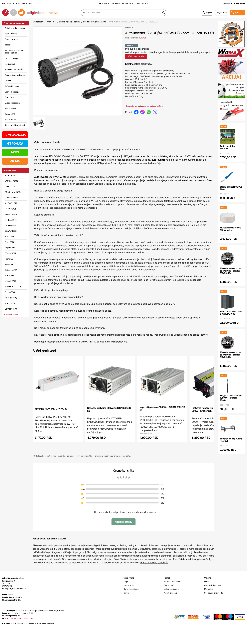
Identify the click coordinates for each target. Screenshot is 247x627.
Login (126, 581)
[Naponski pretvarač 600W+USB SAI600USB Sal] (110, 381)
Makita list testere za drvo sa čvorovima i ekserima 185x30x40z (231, 270)
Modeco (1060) (11, 220)
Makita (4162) (10, 175)
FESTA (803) (10, 264)
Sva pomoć (169, 585)
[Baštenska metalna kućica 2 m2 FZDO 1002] (227, 301)
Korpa (126, 593)
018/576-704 (118, 3)
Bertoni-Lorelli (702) (13, 286)
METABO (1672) (11, 203)
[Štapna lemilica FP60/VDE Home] (227, 177)
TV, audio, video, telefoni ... (16, 125)
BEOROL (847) (10, 253)
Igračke (8, 45)
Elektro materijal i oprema (69, 22)
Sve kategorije (38, 22)
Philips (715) (9, 275)
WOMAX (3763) (11, 181)
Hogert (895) (10, 248)
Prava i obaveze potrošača (154, 562)
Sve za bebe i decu (12, 103)
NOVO (15, 152)
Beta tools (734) (11, 270)
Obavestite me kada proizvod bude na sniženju (144, 106)
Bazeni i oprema (11, 39)
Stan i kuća (9, 97)
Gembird (129, 27)
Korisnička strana (20, 3)
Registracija (129, 585)
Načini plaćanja (170, 593)
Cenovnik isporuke (212, 585)
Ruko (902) (9, 242)
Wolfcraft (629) (11, 298)
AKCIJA (15, 161)
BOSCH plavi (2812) (13, 192)
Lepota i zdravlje (11, 58)
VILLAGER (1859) (11, 197)
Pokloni (8, 81)
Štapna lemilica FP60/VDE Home (231, 188)
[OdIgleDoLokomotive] (30, 12)
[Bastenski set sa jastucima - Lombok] (227, 428)
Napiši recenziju (123, 521)
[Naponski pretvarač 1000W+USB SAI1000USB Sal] (162, 380)
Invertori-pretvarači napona (94, 22)
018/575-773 (107, 3)
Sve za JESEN (10, 108)
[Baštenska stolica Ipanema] (227, 136)
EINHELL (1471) (11, 214)
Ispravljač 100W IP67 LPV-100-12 (51, 408)
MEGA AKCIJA (15, 135)
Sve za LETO (10, 114)
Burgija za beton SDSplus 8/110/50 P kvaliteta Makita (230, 398)
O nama (207, 581)
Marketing (6, 3)
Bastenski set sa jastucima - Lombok (231, 439)
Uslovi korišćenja (171, 589)
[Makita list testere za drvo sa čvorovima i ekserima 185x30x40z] (227, 258)
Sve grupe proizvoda (213, 593)
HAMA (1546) (10, 209)
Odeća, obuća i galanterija (15, 75)
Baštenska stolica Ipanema (227, 147)
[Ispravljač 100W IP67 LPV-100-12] (57, 381)
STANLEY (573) (11, 309)
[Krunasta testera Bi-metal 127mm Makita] (227, 217)
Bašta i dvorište (11, 33)
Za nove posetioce (172, 581)
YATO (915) (9, 236)
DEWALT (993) (11, 231)
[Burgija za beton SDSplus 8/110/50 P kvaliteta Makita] (227, 385)
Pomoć (32, 3)
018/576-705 (130, 3)
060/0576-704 (142, 3)
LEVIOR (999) (10, 225)
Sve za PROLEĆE (11, 119)
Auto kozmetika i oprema (15, 28)
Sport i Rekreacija (11, 92)
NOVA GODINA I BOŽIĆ (14, 69)
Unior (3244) (10, 186)
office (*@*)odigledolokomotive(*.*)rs (22, 618)
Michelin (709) (10, 281)
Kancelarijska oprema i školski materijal (14, 51)
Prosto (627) (10, 303)
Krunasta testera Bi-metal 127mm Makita (230, 228)
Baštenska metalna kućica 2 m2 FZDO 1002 (231, 312)
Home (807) (10, 259)
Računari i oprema (12, 86)
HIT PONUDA (15, 143)
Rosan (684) (10, 292)
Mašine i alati (10, 64)
